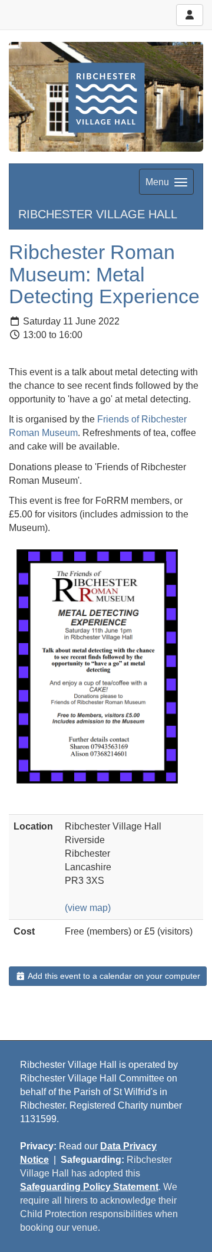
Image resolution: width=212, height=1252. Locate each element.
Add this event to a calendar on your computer (113, 976)
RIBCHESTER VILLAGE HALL (97, 214)
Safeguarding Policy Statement (89, 1187)
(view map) (88, 908)
